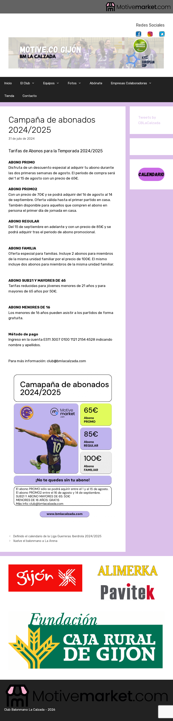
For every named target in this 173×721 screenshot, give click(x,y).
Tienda (9, 96)
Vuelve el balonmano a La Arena (35, 541)
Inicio (8, 83)
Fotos (72, 83)
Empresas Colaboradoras (129, 83)
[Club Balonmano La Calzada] (86, 52)
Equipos (49, 83)
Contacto (30, 96)
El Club (25, 83)
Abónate (96, 83)
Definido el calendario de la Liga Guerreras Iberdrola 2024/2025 (57, 536)
